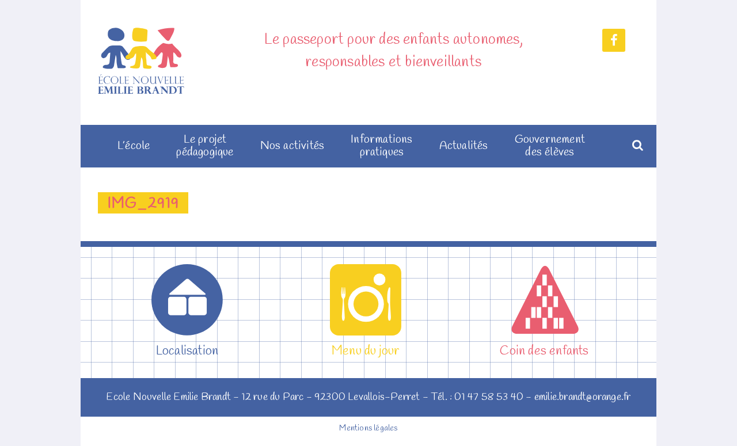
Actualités (463, 146)
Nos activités (292, 146)
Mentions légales (368, 428)
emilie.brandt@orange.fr (582, 397)
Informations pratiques (381, 146)
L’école (133, 146)
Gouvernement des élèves (550, 146)
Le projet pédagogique (204, 146)
